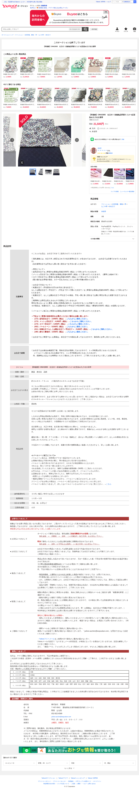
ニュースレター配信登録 (127, 191)
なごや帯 (41, 35)
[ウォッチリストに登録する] (16, 70)
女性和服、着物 (29, 35)
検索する (85, 29)
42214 (111, 153)
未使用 (103, 211)
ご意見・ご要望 (75, 783)
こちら (112, 187)
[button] (112, 238)
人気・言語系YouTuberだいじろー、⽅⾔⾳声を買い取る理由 (23, 2)
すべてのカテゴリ (75, 29)
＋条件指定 (94, 29)
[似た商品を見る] (22, 162)
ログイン (33, 8)
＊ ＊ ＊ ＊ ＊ (102, 150)
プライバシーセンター (59, 781)
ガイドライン (97, 781)
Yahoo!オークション (48, 778)
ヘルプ (109, 1)
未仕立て (48, 35)
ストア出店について (63, 783)
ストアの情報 (115, 191)
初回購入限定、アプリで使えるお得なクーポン (53, 8)
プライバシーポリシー (44, 781)
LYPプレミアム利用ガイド (83, 781)
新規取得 (44, 5)
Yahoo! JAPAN (100, 1)
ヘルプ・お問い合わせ (89, 783)
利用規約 (71, 781)
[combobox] (35, 29)
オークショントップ (7, 35)
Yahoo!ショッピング (78, 778)
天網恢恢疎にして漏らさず (128, 1)
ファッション (19, 35)
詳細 (123, 139)
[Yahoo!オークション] (15, 5)
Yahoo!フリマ (63, 778)
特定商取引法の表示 (49, 783)
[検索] (134, 1)
